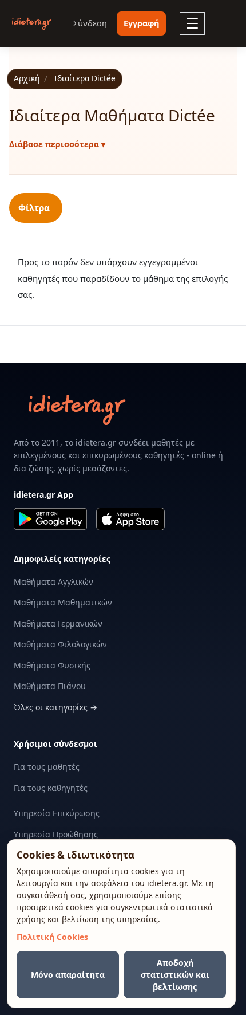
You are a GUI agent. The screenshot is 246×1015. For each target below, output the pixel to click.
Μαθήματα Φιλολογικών (60, 644)
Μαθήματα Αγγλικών (53, 581)
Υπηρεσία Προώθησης (56, 834)
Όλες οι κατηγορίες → (55, 707)
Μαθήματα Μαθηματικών (63, 602)
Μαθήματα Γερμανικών (58, 623)
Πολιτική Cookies (52, 936)
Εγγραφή (141, 23)
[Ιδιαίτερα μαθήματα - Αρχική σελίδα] (31, 24)
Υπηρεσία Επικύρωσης (57, 813)
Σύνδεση (90, 23)
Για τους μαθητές (47, 766)
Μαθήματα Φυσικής (52, 665)
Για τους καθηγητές (51, 787)
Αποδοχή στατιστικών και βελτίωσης (175, 974)
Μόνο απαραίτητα (68, 974)
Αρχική (27, 78)
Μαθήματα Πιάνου (50, 685)
